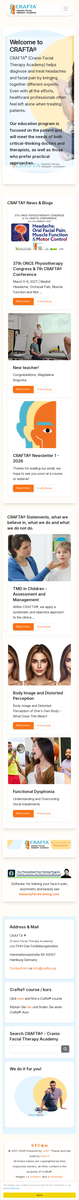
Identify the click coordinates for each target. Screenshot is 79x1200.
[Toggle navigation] (65, 9)
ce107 (46, 1150)
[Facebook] (36, 1146)
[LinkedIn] (46, 1146)
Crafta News (44, 301)
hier (29, 1007)
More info (15, 1188)
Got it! (39, 1195)
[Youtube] (42, 1146)
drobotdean (55, 1176)
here (20, 999)
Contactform (19, 968)
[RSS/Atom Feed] (32, 1146)
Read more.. (23, 301)
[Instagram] (38, 1146)
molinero (35, 1176)
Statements (44, 626)
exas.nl (44, 1156)
